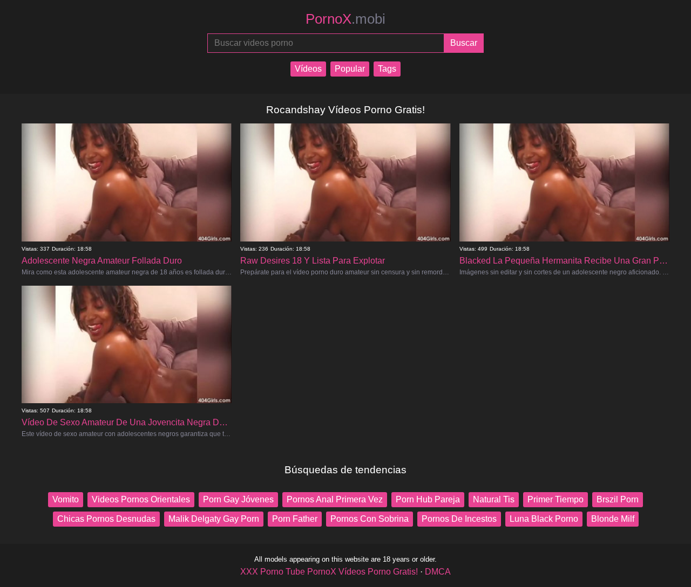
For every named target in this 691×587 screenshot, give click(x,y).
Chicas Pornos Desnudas (106, 518)
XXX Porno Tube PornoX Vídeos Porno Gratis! (329, 571)
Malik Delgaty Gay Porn (213, 518)
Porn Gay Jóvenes (238, 499)
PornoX (345, 18)
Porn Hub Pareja (428, 499)
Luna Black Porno (544, 518)
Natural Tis (493, 499)
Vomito (65, 499)
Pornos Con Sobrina (369, 518)
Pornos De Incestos (459, 518)
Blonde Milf (612, 518)
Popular (350, 68)
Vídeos (308, 68)
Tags (387, 68)
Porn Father (294, 518)
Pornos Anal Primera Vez (335, 499)
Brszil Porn (618, 499)
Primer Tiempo (555, 499)
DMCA (438, 571)
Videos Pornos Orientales (141, 499)
